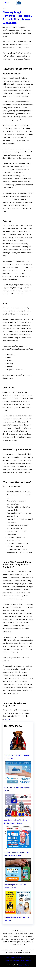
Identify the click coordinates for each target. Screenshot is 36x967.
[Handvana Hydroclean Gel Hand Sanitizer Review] (18, 880)
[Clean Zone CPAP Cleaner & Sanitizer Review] (18, 783)
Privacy (28, 960)
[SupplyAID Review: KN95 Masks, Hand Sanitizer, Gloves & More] (18, 848)
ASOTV (7, 720)
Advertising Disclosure (12, 960)
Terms (22, 960)
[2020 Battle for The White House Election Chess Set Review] (18, 815)
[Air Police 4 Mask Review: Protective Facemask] (18, 912)
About (7, 957)
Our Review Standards (17, 957)
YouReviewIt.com (24, 965)
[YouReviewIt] (19, 3)
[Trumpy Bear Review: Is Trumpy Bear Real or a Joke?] (18, 750)
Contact (28, 957)
